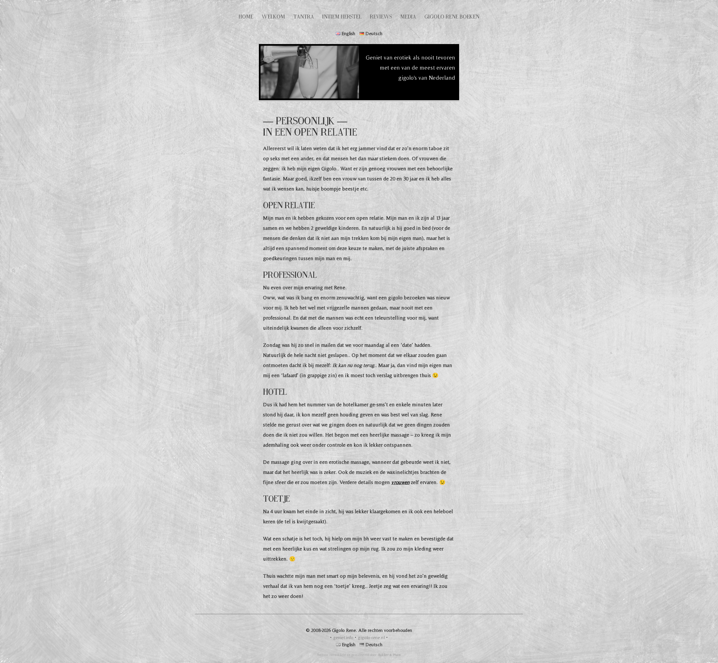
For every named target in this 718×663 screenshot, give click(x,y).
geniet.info (343, 637)
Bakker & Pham (389, 655)
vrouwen (400, 482)
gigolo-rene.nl (371, 637)
